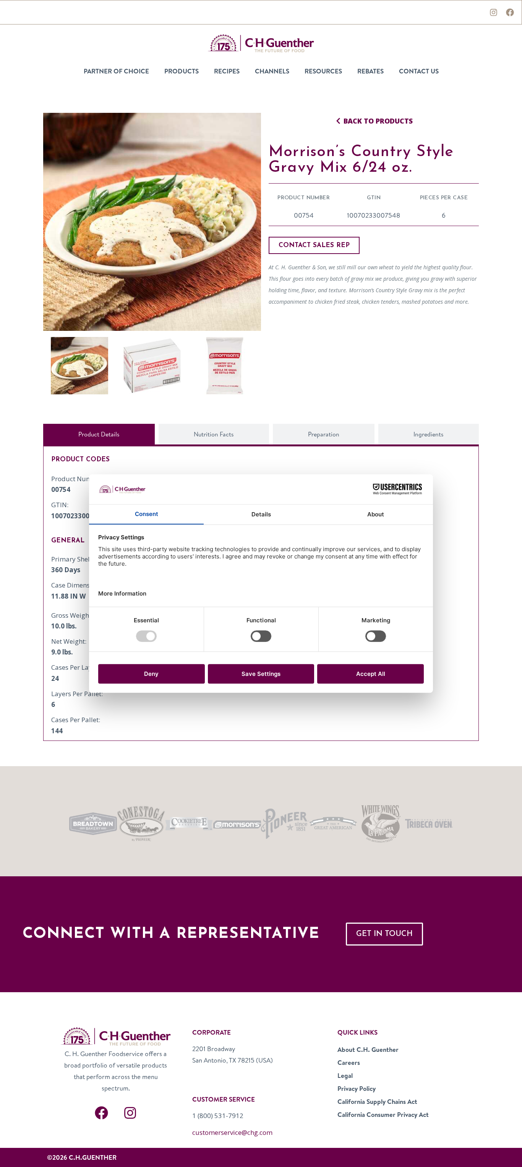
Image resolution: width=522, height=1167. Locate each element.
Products (181, 71)
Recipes (227, 71)
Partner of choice (116, 71)
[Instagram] (493, 12)
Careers (348, 1062)
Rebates (370, 71)
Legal (345, 1075)
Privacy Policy (356, 1088)
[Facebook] (510, 12)
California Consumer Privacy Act (383, 1114)
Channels (272, 71)
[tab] (99, 434)
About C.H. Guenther (368, 1049)
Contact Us (419, 71)
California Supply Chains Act (377, 1101)
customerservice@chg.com (232, 1132)
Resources (323, 71)
